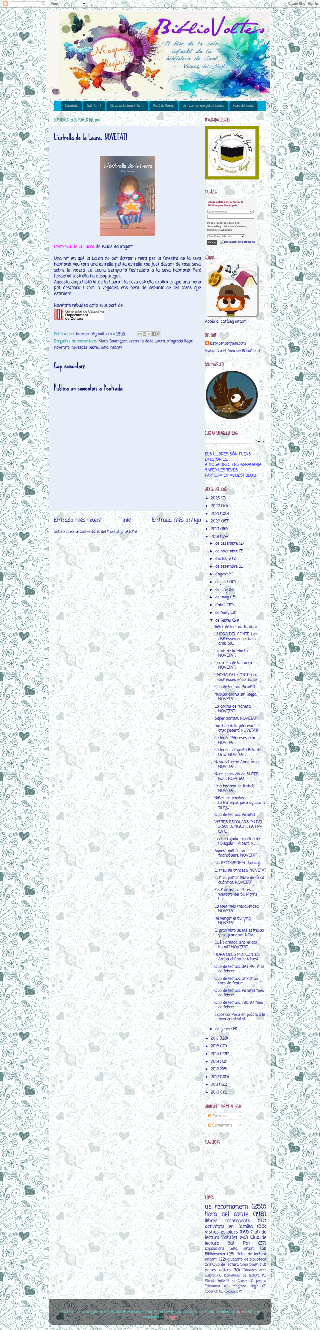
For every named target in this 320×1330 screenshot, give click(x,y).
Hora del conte (243, 105)
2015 (215, 1054)
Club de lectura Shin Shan (235, 1265)
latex (241, 1312)
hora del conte (226, 1214)
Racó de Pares (163, 105)
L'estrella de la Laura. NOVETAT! (233, 665)
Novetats (71, 105)
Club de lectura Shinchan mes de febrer (236, 981)
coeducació (231, 1291)
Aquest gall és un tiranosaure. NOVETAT (235, 853)
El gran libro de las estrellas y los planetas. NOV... (239, 933)
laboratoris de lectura (241, 1275)
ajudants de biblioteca (246, 1259)
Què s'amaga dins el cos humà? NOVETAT (235, 945)
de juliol (222, 582)
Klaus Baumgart (112, 341)
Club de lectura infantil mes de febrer (238, 1005)
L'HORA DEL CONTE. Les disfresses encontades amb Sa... (236, 638)
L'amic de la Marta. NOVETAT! (231, 653)
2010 (215, 1092)
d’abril (221, 605)
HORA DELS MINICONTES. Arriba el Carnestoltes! (237, 957)
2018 (215, 537)
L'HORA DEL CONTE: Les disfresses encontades (236, 677)
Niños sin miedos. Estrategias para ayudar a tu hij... (239, 802)
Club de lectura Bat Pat (235, 1240)
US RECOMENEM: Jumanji (237, 863)
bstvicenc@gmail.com (228, 343)
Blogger (172, 1317)
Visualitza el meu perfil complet (232, 351)
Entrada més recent (78, 520)
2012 (215, 1077)
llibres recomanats (227, 1220)
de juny (222, 590)
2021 (215, 514)
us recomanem (226, 1207)
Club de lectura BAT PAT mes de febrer (239, 969)
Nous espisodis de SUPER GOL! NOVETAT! (236, 776)
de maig (222, 597)
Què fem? (94, 105)
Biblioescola (215, 1254)
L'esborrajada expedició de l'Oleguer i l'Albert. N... (237, 841)
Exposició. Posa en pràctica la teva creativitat (239, 1017)
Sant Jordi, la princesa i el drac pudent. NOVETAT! (237, 728)
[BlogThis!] (144, 333)
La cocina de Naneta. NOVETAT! (232, 709)
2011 (215, 1085)
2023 (216, 498)
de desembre (227, 543)
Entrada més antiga (176, 520)
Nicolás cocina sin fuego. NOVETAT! (235, 697)
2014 (215, 1062)
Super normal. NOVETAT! (236, 718)
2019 (215, 529)
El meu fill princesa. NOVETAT (240, 870)
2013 (215, 1069)
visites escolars (221, 1232)
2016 (215, 1046)
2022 (216, 506)
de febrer (223, 620)
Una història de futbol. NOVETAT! (234, 788)
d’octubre (223, 559)
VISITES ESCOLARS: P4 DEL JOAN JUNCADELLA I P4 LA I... (238, 826)
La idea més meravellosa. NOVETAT (236, 909)
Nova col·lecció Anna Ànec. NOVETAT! (237, 764)
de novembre (227, 551)
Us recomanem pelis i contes (203, 105)
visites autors (218, 1270)
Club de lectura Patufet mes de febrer (239, 993)
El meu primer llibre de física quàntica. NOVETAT (239, 880)
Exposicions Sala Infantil (230, 1249)
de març (223, 613)
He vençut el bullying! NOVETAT (233, 921)
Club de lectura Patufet (234, 687)
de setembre (227, 566)
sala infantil (111, 347)
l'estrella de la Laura (147, 341)
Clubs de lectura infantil (127, 105)
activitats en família (229, 1226)
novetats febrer (85, 347)
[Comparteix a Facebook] (154, 333)
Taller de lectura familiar (235, 627)
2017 (215, 1038)
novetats (62, 347)
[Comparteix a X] (149, 333)
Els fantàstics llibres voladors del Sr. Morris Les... (235, 894)
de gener (223, 1029)
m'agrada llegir (179, 341)
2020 (216, 521)
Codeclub (211, 1291)
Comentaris (221, 1125)
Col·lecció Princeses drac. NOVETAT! (235, 740)
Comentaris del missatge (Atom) (108, 532)
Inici (127, 520)
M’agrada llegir (245, 1286)
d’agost (222, 574)
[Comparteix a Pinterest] (158, 333)
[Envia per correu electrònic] (139, 333)
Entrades (219, 1116)
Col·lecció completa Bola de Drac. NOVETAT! (237, 752)
